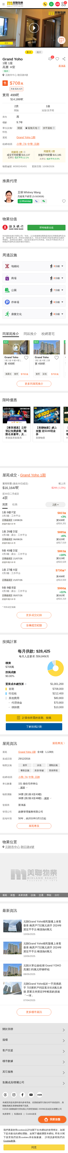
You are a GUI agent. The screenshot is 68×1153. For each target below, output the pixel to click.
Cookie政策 (9, 1141)
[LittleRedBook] (39, 1095)
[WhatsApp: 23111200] (51, 4)
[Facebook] (22, 1095)
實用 (5, 95)
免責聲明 (6, 1114)
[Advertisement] (34, 453)
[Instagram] (14, 1095)
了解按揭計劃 (34, 726)
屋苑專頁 (57, 743)
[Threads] (5, 1095)
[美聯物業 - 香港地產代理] (15, 4)
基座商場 (53, 770)
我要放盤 (55, 1119)
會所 (25, 765)
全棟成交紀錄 (34, 625)
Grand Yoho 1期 (26, 137)
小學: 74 (21, 144)
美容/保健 (39, 770)
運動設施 (53, 765)
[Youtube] (31, 1095)
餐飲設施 (25, 770)
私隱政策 (18, 1114)
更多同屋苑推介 (34, 383)
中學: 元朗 (33, 144)
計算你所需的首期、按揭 (36, 717)
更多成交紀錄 (34, 615)
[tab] (10, 333)
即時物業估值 (46, 227)
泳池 (39, 765)
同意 (34, 1147)
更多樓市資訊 (34, 1012)
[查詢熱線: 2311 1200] (45, 4)
